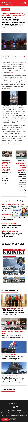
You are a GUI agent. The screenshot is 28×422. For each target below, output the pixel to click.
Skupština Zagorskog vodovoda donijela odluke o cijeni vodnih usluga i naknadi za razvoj (13, 234)
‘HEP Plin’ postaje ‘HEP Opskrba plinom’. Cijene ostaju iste (11, 225)
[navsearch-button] (22, 3)
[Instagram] (14, 407)
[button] (25, 3)
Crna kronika (5, 9)
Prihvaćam (5, 419)
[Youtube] (17, 407)
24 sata (11, 72)
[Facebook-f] (11, 407)
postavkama (4, 416)
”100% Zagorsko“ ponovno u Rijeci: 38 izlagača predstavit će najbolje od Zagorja (13, 311)
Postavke (13, 419)
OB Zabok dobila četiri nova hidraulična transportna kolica (13, 217)
